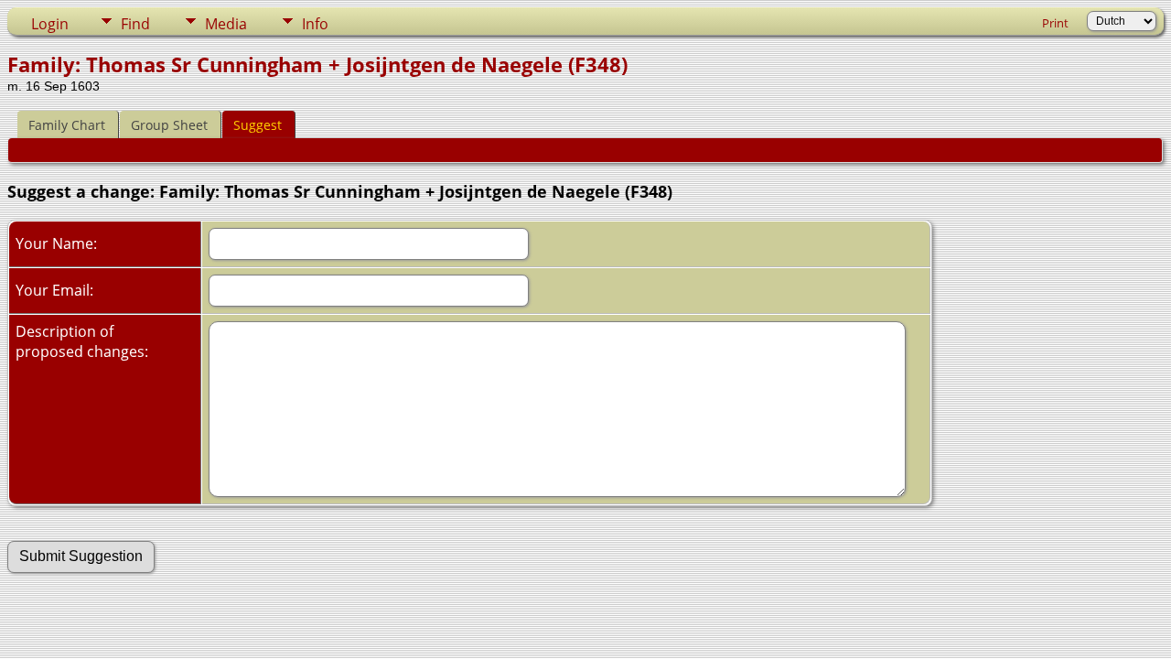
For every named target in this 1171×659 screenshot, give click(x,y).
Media (226, 24)
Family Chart (66, 125)
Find (135, 24)
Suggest (257, 125)
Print (1055, 23)
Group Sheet (169, 125)
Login (50, 24)
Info (315, 24)
